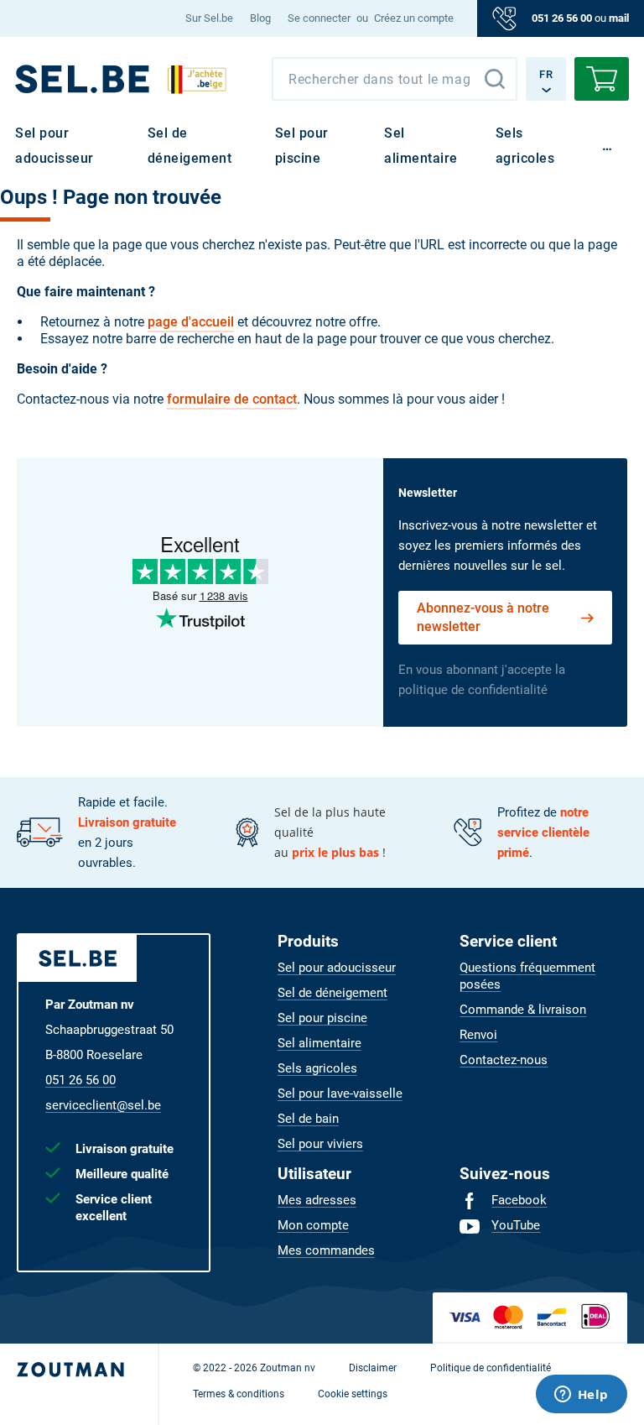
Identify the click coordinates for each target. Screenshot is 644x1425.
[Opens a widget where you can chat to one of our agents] (581, 1396)
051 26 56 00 (562, 18)
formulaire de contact (232, 399)
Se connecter (319, 18)
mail (619, 18)
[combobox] (394, 79)
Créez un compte (414, 18)
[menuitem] (209, 18)
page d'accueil (191, 322)
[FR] (82, 79)
